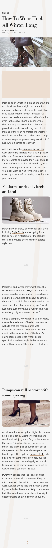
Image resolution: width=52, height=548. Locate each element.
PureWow (7, 474)
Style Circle (18, 232)
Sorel (5, 318)
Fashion (6, 13)
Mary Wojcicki (11, 31)
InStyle (29, 290)
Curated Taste (37, 454)
